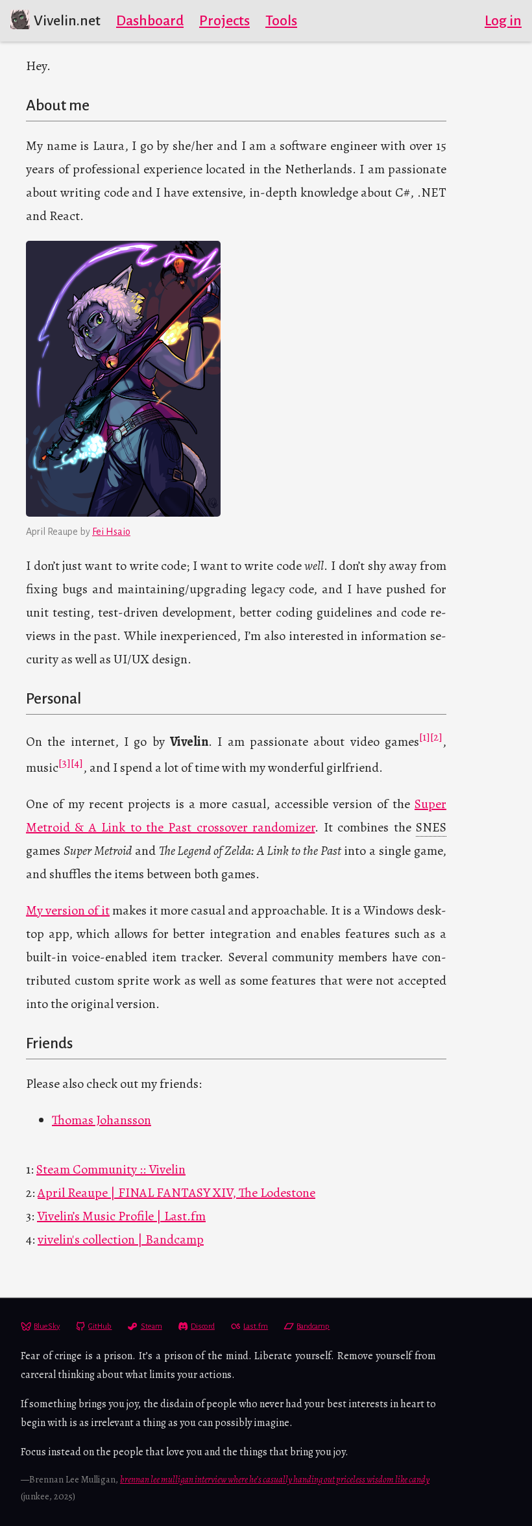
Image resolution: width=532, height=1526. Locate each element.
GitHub (100, 1326)
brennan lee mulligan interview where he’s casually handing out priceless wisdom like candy (274, 1479)
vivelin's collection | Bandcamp (121, 1239)
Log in (503, 21)
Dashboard (150, 21)
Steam (151, 1326)
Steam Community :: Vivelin (111, 1169)
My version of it (68, 910)
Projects (224, 21)
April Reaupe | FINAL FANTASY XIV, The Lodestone (176, 1192)
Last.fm (255, 1326)
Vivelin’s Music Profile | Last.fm (121, 1216)
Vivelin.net (67, 21)
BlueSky (47, 1326)
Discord (203, 1326)
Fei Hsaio (111, 531)
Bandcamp (313, 1326)
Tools (281, 21)
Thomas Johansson (101, 1120)
